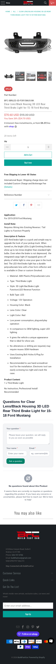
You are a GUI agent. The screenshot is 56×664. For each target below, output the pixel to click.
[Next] (49, 43)
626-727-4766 (17, 555)
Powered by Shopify (37, 657)
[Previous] (6, 43)
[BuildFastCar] (28, 3)
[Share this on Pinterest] (31, 205)
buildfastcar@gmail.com (21, 558)
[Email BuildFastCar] (18, 627)
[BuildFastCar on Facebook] (23, 627)
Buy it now (28, 162)
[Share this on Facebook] (24, 205)
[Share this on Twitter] (16, 205)
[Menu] (1, 3)
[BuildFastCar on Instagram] (28, 627)
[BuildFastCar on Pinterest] (33, 627)
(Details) (8, 187)
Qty (5, 141)
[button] (51, 641)
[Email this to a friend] (39, 205)
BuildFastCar (23, 657)
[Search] (45, 3)
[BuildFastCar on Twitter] (38, 627)
